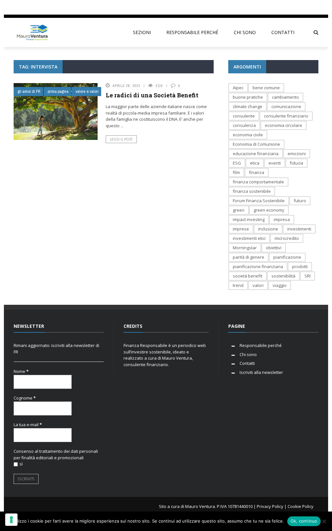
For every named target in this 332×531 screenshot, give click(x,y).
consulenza (244, 125)
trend (238, 285)
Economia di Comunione (256, 144)
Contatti (282, 32)
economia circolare (283, 125)
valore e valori (87, 91)
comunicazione (286, 106)
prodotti (300, 266)
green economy (269, 210)
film (236, 172)
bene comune (266, 88)
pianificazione (287, 257)
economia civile (248, 135)
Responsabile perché (192, 32)
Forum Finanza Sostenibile (259, 201)
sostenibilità (283, 276)
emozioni (297, 153)
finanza (256, 172)
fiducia (296, 163)
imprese (241, 229)
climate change (247, 106)
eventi (274, 163)
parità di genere (248, 257)
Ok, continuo (303, 521)
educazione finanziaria (256, 153)
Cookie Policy (301, 506)
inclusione (268, 229)
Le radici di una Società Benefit (152, 95)
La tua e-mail (28, 424)
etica (254, 163)
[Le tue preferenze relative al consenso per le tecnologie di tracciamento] (11, 519)
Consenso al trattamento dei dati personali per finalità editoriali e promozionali (56, 454)
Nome (21, 371)
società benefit (247, 276)
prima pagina (58, 91)
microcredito (287, 238)
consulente (244, 116)
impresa (282, 219)
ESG (237, 163)
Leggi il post (121, 139)
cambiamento (285, 97)
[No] (324, 521)
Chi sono (245, 32)
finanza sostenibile (252, 191)
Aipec (238, 88)
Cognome (25, 398)
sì (21, 464)
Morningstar (245, 248)
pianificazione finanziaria (258, 266)
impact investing (249, 219)
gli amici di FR (29, 91)
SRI (307, 276)
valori (258, 285)
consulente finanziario (286, 116)
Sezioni (142, 32)
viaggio (280, 285)
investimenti (299, 229)
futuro (300, 201)
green (238, 210)
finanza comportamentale (258, 182)
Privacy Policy (270, 506)
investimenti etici (249, 238)
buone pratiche (248, 97)
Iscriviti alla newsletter (261, 372)
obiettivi (273, 248)
